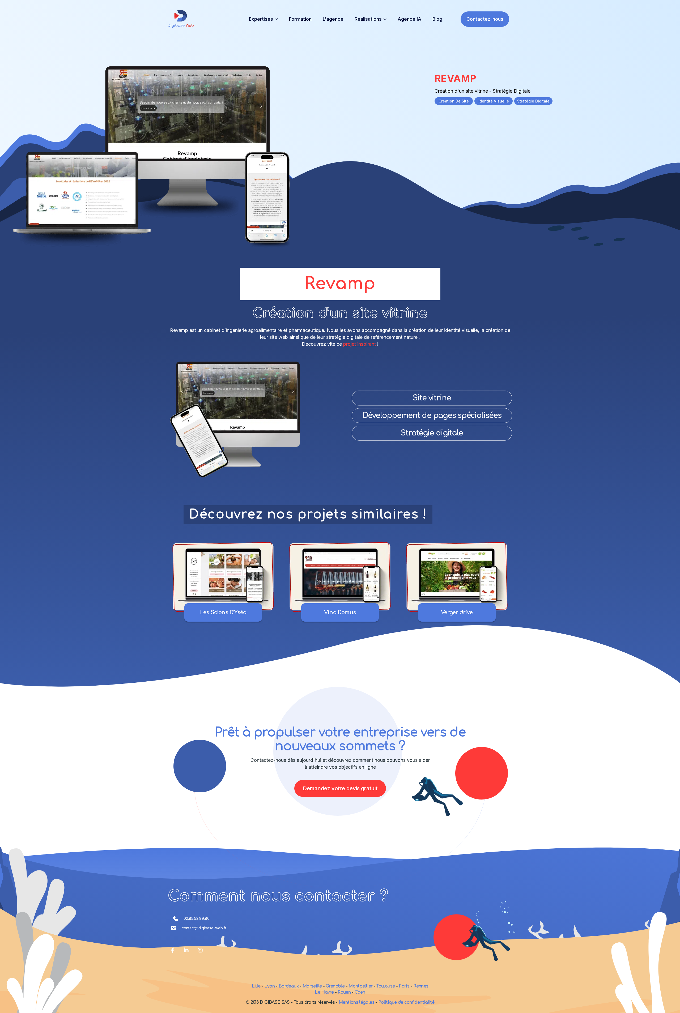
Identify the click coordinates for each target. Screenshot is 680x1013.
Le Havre (324, 992)
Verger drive (457, 612)
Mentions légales (357, 1002)
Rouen (344, 992)
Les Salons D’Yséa (223, 612)
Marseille (312, 986)
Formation (300, 19)
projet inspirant (359, 344)
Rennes (420, 986)
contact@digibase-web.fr (204, 928)
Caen (360, 992)
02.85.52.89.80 (197, 918)
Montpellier (360, 986)
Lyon (269, 986)
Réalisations (368, 19)
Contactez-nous (484, 19)
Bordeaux (289, 986)
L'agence (333, 19)
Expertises (261, 19)
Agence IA (409, 19)
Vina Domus (340, 612)
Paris (404, 986)
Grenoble (335, 986)
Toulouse (385, 986)
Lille (256, 986)
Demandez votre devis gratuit (340, 788)
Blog (437, 19)
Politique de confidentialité (406, 1002)
